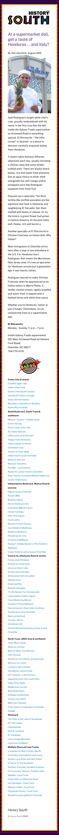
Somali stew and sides (18, 572)
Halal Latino (14, 520)
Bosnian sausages (16, 588)
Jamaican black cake (18, 568)
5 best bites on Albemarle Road (23, 779)
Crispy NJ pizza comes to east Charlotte (27, 552)
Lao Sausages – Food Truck (21, 783)
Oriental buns (14, 580)
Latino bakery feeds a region (21, 596)
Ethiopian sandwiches (18, 695)
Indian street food (16, 387)
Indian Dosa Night (16, 683)
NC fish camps (15, 723)
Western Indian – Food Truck (21, 787)
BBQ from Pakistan (17, 703)
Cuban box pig (15, 423)
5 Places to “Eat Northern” (21, 763)
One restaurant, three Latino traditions (26, 608)
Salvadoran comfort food (20, 671)
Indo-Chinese (14, 655)
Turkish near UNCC (17, 699)
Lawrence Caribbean (18, 743)
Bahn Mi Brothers (16, 691)
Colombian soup (15, 447)
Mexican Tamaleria (17, 463)
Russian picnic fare (17, 536)
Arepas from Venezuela (19, 439)
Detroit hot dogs (15, 512)
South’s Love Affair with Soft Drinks (25, 759)
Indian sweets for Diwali (19, 443)
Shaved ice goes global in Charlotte (25, 795)
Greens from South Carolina (21, 391)
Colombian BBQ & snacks (20, 508)
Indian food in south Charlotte (22, 455)
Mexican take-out (16, 459)
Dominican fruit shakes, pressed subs (26, 659)
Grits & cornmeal (16, 731)
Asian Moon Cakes (17, 643)
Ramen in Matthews (17, 532)
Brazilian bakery (15, 500)
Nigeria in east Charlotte (19, 492)
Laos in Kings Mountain (19, 739)
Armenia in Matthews (18, 540)
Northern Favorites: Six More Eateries (26, 767)
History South (16, 816)
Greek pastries (15, 584)
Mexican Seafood (16, 616)
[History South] (29, 23)
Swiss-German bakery (18, 399)
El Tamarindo (14, 735)
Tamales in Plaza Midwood (20, 604)
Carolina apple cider (17, 383)
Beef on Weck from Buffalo (21, 651)
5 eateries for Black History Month (24, 751)
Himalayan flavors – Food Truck (23, 791)
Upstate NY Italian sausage (21, 395)
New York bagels (16, 516)
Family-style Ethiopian (18, 560)
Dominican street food (18, 564)
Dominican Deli (15, 624)
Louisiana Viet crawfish (19, 667)
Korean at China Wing (18, 451)
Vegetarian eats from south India (23, 679)
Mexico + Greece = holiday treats (23, 419)
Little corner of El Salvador (21, 435)
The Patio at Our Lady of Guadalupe (25, 719)
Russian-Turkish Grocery (19, 524)
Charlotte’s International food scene (25, 755)
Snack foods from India (19, 427)
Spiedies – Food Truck (18, 775)
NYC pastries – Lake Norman (21, 675)
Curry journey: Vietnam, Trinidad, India (26, 771)
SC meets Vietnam (17, 431)
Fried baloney (14, 727)
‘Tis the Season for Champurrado (23, 592)
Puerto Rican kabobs (18, 407)
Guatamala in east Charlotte (21, 612)
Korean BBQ (14, 495)
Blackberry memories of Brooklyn (24, 403)
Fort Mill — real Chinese (19, 468)
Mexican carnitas (16, 647)
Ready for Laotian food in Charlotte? (25, 471)
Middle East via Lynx (17, 687)
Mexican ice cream (17, 663)
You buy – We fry (15, 620)
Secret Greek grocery (18, 504)
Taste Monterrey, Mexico (19, 600)
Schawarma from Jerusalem (21, 576)
